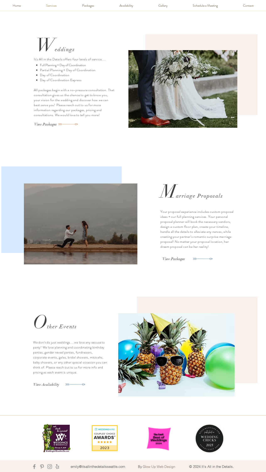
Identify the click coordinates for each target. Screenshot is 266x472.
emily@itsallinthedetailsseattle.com (98, 466)
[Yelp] (57, 466)
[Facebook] (34, 466)
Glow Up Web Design (159, 467)
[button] (88, 5)
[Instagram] (50, 466)
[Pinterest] (42, 466)
